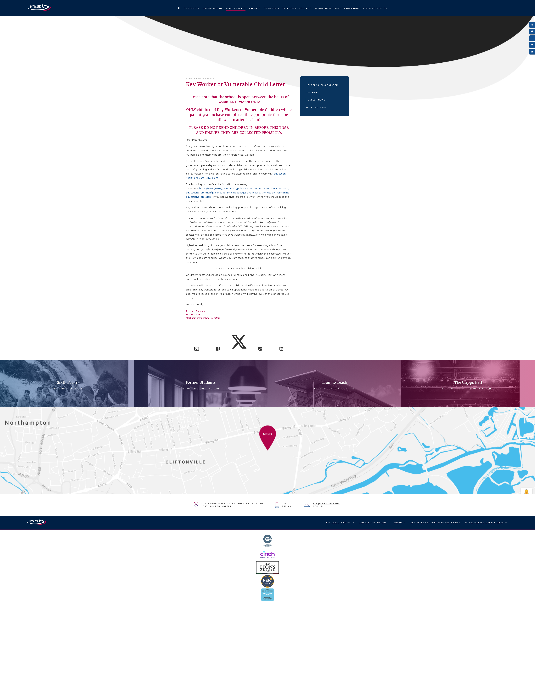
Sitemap (398, 523)
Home (189, 78)
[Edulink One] (532, 38)
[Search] (532, 25)
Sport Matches (316, 107)
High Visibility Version (338, 523)
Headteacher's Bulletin (322, 85)
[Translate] (532, 31)
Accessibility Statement (372, 523)
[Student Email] (532, 52)
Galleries (312, 92)
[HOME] (179, 8)
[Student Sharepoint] (532, 45)
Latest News (316, 100)
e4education (501, 523)
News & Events (205, 78)
